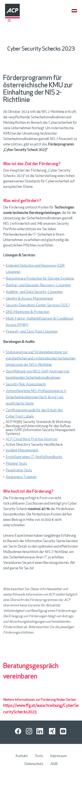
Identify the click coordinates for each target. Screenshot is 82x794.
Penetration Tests (19, 470)
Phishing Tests (16, 464)
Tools (39, 756)
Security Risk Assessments (26, 384)
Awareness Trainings (21, 477)
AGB (54, 764)
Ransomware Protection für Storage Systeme (40, 279)
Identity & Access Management (29, 299)
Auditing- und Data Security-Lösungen (34, 292)
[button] (9, 20)
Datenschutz (34, 764)
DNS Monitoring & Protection (27, 312)
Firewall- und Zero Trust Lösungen (32, 332)
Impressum (58, 756)
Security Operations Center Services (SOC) (38, 305)
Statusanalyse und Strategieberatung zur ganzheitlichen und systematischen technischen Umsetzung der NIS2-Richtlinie (40, 359)
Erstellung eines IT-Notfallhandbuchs (34, 457)
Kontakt (22, 756)
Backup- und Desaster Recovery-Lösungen (38, 285)
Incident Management (22, 450)
